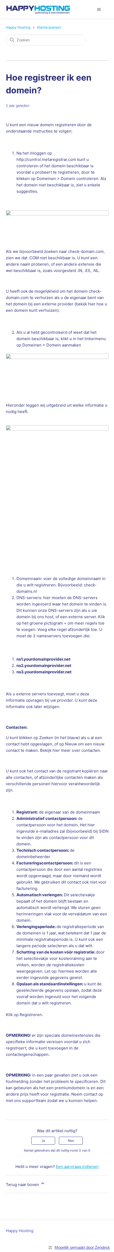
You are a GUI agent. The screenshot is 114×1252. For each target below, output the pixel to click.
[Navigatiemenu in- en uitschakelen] (99, 9)
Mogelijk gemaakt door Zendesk (82, 1247)
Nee (71, 1141)
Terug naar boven (23, 1184)
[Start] (38, 9)
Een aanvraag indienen (77, 1166)
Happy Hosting (18, 27)
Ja (43, 1141)
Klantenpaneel (49, 27)
